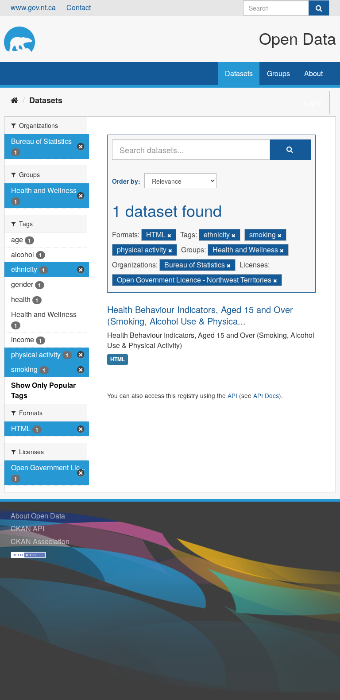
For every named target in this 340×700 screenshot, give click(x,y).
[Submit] (319, 7)
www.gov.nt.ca (33, 7)
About (313, 73)
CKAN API (27, 528)
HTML (117, 360)
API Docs (266, 395)
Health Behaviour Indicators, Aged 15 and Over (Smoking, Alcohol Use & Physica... (200, 315)
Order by (125, 181)
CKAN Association (40, 541)
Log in (313, 102)
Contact (78, 7)
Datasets (239, 73)
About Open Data (38, 515)
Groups (278, 73)
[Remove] (169, 235)
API (232, 395)
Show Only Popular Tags (43, 390)
